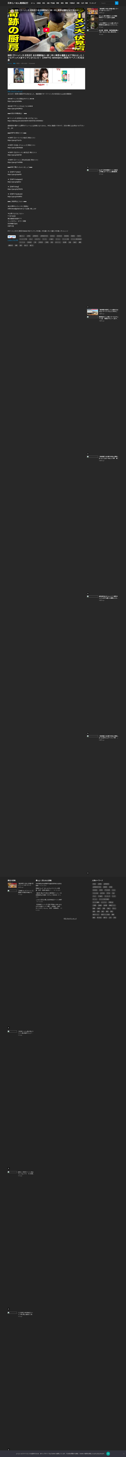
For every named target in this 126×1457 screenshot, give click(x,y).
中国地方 (72, 3)
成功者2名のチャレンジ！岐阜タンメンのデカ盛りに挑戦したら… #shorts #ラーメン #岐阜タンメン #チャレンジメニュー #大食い (108, 599)
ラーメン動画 (96, 902)
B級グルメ (22, 236)
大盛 (70, 242)
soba (110, 887)
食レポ (25, 245)
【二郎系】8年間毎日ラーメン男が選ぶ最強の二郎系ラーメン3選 (25, 1313)
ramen (73, 236)
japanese (35, 236)
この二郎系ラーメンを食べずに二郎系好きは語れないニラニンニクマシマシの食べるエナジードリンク (108, 25)
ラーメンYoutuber (104, 899)
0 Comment (32, 63)
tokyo (79, 236)
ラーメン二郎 (66, 239)
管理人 (18, 63)
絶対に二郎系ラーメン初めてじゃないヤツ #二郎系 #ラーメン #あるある (25, 1173)
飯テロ (31, 245)
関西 (66, 3)
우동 (115, 917)
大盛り (74, 242)
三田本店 (29, 242)
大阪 (104, 908)
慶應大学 (11, 245)
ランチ (113, 896)
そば (113, 893)
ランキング (92, 3)
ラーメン (58, 239)
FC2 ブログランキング (15, 91)
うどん (113, 890)
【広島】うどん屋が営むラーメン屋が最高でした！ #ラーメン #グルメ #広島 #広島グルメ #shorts (25, 1032)
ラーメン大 (22, 242)
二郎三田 (41, 242)
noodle (52, 236)
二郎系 (46, 242)
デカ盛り (100, 896)
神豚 (16, 245)
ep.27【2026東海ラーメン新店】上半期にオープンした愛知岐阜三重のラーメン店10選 (108, 171)
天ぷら (114, 908)
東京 (107, 911)
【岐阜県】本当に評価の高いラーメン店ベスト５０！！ (108, 9)
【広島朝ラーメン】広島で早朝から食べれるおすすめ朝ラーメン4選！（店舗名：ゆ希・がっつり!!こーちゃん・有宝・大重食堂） (49, 906)
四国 (78, 3)
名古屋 (64, 242)
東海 (62, 3)
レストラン (103, 902)
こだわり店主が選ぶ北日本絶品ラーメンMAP (49, 899)
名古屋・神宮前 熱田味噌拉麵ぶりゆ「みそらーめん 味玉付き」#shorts (108, 32)
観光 (94, 917)
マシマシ (45, 239)
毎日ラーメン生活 (105, 914)
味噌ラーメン (112, 905)
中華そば (111, 902)
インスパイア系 (23, 239)
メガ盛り (51, 239)
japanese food (97, 887)
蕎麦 (113, 914)
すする (108, 893)
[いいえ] (124, 1454)
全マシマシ (58, 242)
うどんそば (95, 893)
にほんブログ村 (13, 240)
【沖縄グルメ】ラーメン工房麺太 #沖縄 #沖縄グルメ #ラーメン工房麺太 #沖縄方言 (25, 891)
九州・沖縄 (84, 3)
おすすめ (102, 893)
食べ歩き (99, 917)
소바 (110, 917)
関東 (57, 3)
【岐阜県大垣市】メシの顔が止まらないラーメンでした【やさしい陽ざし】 (108, 311)
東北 (43, 3)
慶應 (80, 242)
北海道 (39, 3)
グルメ (30, 239)
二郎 (35, 242)
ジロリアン (37, 239)
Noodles (59, 236)
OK (108, 1453)
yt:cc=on (107, 890)
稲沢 (21, 245)
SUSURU (95, 890)
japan (28, 236)
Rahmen (66, 236)
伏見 (52, 242)
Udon (100, 890)
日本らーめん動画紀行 (18, 3)
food (94, 884)
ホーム (33, 3)
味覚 (94, 908)
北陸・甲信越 (51, 3)
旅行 (103, 911)
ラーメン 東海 (11, 63)
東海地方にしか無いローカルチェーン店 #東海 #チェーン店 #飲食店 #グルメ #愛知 (108, 318)
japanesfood (44, 236)
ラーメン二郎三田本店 (76, 239)
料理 (98, 911)
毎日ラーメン (96, 914)
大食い (108, 908)
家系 (94, 911)
